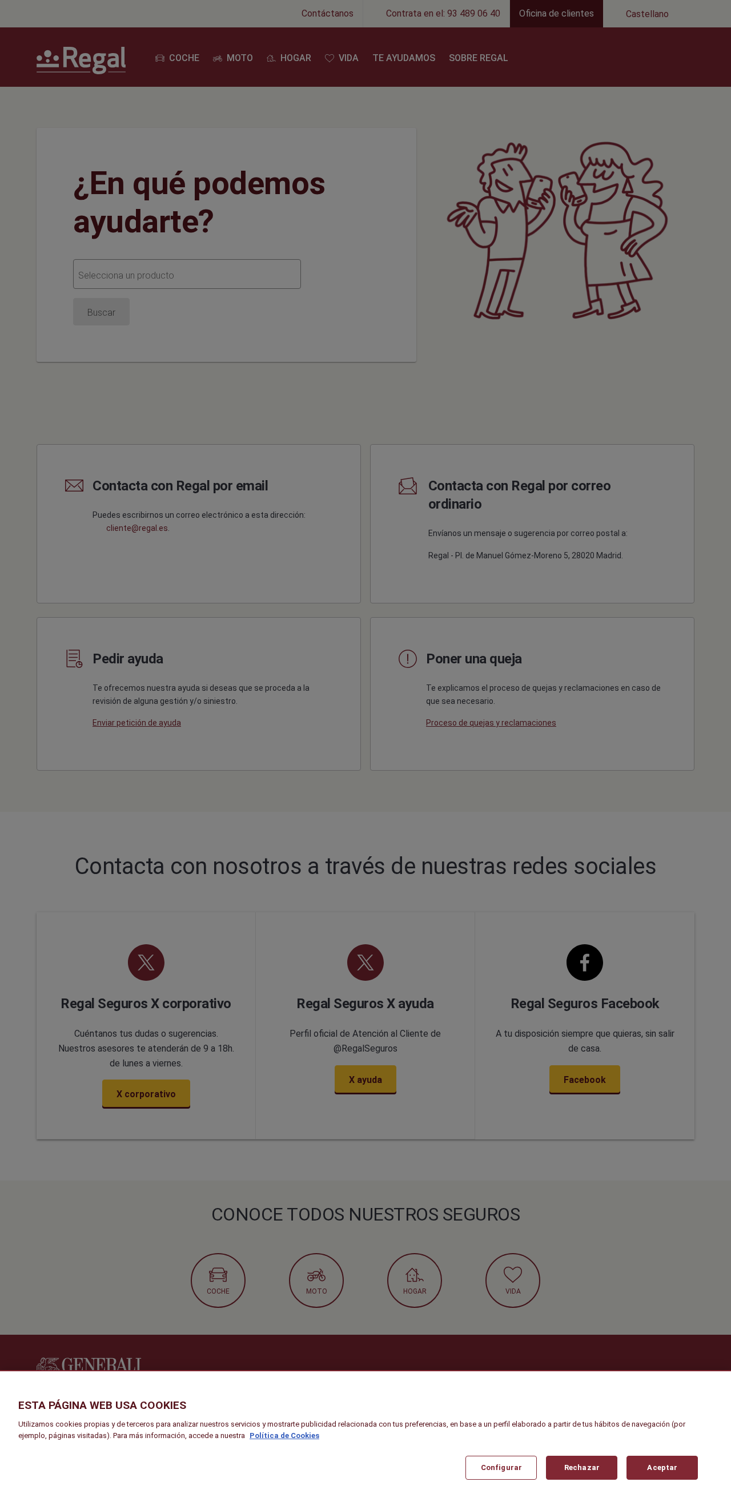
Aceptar (662, 1467)
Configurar (501, 1467)
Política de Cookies (284, 1435)
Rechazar (582, 1467)
